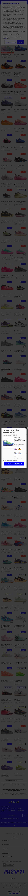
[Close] (26, 428)
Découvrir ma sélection (13, 463)
